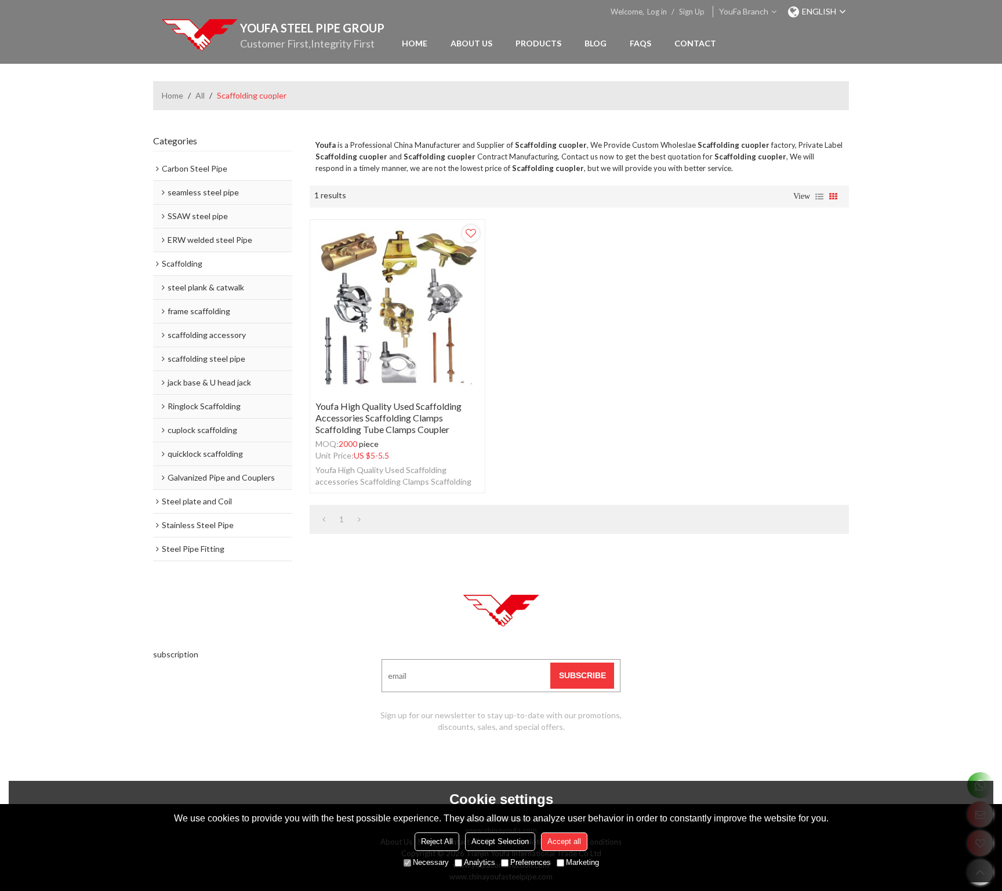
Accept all (564, 841)
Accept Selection (500, 841)
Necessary (431, 862)
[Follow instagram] (544, 761)
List (819, 196)
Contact (695, 43)
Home (414, 43)
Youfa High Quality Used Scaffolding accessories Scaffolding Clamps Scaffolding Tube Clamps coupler (388, 418)
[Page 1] (324, 519)
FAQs (640, 43)
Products (538, 43)
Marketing (582, 862)
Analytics (479, 862)
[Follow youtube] (457, 761)
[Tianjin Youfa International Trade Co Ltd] (199, 34)
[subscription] (582, 676)
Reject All (437, 841)
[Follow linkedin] (515, 761)
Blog (595, 43)
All (200, 95)
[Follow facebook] (486, 761)
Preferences (530, 862)
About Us (471, 43)
